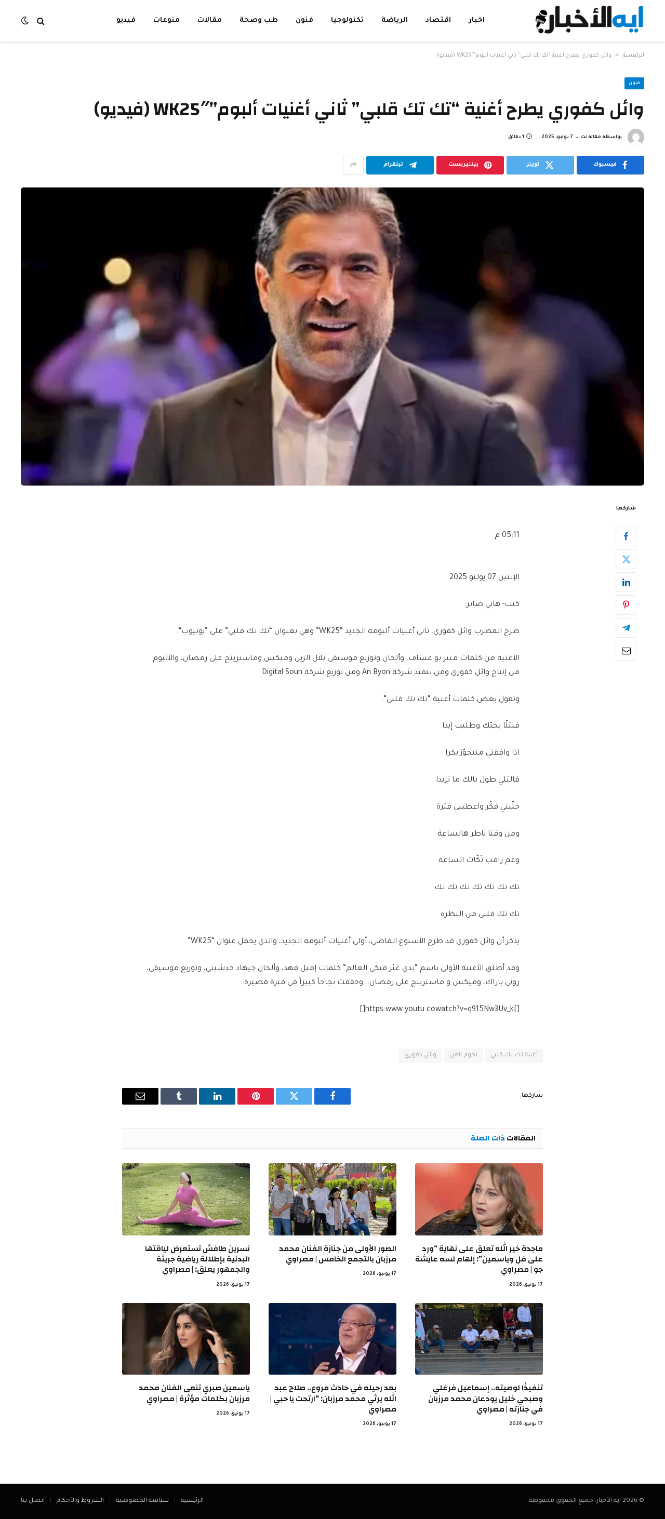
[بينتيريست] (626, 604)
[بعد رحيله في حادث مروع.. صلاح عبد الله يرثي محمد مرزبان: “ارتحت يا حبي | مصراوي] (332, 1339)
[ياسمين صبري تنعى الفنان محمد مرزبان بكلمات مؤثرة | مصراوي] (186, 1339)
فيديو (126, 20)
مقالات (209, 20)
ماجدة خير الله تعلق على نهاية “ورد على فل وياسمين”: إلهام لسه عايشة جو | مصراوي (479, 1259)
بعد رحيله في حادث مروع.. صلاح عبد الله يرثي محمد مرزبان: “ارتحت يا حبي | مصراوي (333, 1399)
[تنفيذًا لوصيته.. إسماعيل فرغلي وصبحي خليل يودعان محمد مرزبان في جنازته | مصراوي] (479, 1339)
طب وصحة (259, 20)
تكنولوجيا (347, 20)
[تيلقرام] (626, 627)
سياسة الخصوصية (142, 1501)
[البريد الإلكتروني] (626, 650)
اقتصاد (438, 20)
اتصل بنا (33, 1501)
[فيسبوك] (626, 536)
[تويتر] (626, 559)
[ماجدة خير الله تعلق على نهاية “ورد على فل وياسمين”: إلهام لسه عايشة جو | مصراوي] (479, 1199)
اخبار (477, 20)
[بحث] (41, 21)
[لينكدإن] (626, 582)
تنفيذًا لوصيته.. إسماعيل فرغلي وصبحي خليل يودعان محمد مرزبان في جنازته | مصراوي (485, 1399)
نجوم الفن (463, 1055)
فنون (304, 20)
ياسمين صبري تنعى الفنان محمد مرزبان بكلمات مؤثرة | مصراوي (194, 1393)
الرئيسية (633, 55)
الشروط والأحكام (80, 1501)
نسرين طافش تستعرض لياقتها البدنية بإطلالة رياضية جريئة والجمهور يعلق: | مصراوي (197, 1259)
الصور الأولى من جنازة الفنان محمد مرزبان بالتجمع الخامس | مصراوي (337, 1254)
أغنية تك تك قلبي (514, 1055)
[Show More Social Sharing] (353, 165)
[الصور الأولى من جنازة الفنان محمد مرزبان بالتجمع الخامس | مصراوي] (332, 1199)
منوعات (166, 20)
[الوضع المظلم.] (26, 21)
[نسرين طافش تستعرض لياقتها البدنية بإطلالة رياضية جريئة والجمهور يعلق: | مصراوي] (186, 1199)
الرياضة (394, 20)
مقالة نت (591, 137)
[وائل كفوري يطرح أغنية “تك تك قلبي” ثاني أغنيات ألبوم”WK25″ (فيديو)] (332, 336)
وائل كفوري (420, 1055)
